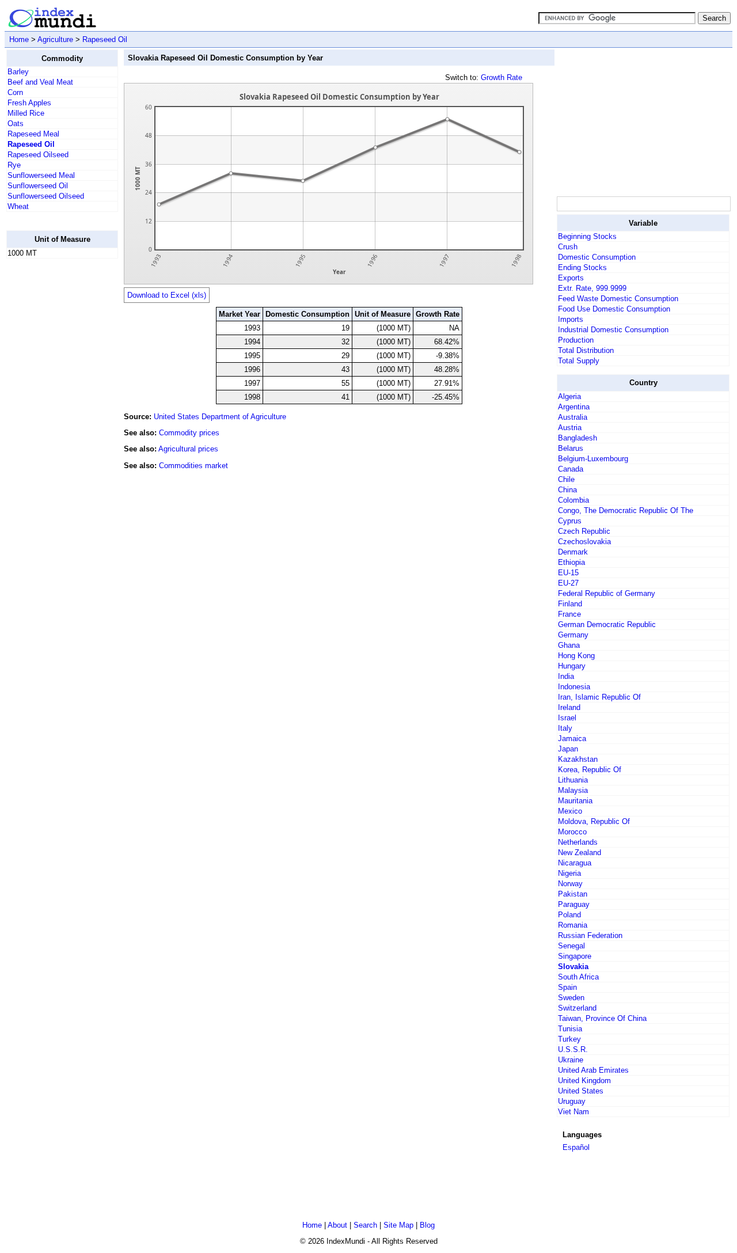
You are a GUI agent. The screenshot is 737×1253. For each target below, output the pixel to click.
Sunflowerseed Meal (41, 175)
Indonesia (574, 686)
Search (365, 1225)
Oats (15, 123)
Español (576, 1147)
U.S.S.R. (573, 1049)
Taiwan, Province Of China (602, 1018)
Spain (567, 987)
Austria (570, 427)
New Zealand (579, 852)
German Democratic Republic (607, 624)
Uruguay (572, 1101)
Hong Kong (576, 655)
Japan (568, 749)
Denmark (573, 552)
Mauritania (575, 800)
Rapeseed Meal (33, 134)
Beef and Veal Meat (40, 82)
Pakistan (572, 894)
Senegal (571, 945)
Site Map (398, 1225)
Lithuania (573, 780)
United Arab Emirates (593, 1070)
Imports (570, 319)
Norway (570, 883)
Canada (570, 469)
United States (580, 1091)
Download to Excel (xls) (166, 295)
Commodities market (193, 465)
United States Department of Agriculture (220, 416)
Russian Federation (590, 935)
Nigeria (569, 873)
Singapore (574, 956)
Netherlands (578, 842)
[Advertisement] (52, 440)
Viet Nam (573, 1111)
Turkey (569, 1039)
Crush (568, 246)
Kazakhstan (578, 759)
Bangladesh (577, 438)
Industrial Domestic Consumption (613, 329)
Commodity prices (189, 432)
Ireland (569, 707)
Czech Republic (584, 531)
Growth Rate (501, 77)
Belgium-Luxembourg (593, 458)
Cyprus (570, 521)
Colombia (573, 500)
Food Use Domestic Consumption (614, 309)
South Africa (578, 977)
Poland (569, 914)
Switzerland (577, 1008)
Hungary (572, 666)
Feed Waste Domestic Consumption (618, 298)
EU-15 (568, 572)
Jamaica (572, 738)
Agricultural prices (188, 449)
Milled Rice (25, 113)
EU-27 (568, 583)
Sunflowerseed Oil (37, 185)
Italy (565, 728)
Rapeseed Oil (104, 39)
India (566, 676)
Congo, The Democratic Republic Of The (625, 510)
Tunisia (570, 1028)
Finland (570, 603)
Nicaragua (574, 863)
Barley (18, 71)
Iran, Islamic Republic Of (599, 697)
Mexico (570, 811)
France (569, 614)
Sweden (571, 997)
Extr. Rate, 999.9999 (592, 288)
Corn (15, 92)
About (337, 1225)
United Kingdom (584, 1080)
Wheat (18, 206)
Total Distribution (586, 350)
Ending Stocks (582, 267)
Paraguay (574, 904)
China (567, 489)
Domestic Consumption (597, 257)
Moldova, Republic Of (594, 821)
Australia (572, 417)
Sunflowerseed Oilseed (45, 196)
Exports (571, 278)
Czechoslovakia (584, 541)
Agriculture (55, 39)
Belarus (570, 448)
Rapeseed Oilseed (38, 154)
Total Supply (578, 360)
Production (576, 340)
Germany (573, 635)
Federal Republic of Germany (606, 593)
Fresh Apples (29, 102)
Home (19, 39)
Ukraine (570, 1059)
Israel (567, 717)
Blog (427, 1225)
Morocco (572, 831)
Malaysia (573, 790)
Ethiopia (571, 562)
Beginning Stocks (587, 236)
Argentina (574, 407)
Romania (572, 925)
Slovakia (573, 966)
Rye (14, 165)
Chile (566, 479)
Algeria (569, 396)
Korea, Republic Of (589, 769)
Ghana (569, 645)
